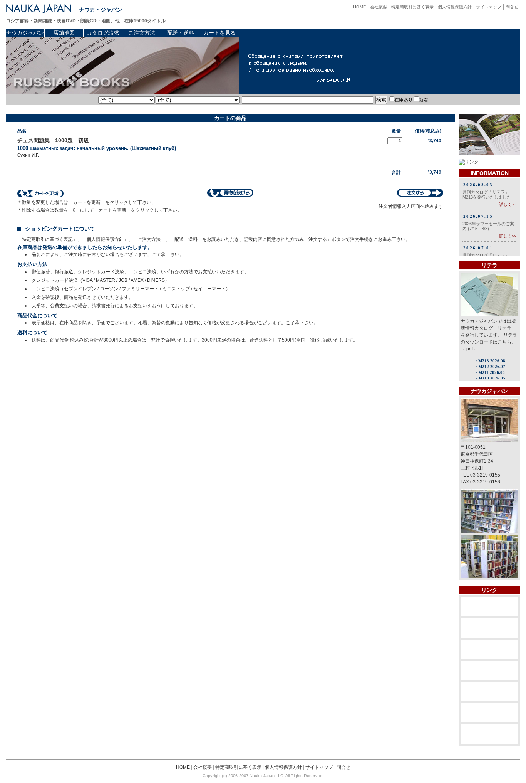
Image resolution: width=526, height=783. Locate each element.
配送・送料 (180, 33)
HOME (359, 7)
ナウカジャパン (25, 33)
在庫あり (403, 100)
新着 (423, 100)
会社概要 (378, 7)
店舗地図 (64, 33)
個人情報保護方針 (455, 7)
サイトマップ (488, 7)
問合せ (512, 7)
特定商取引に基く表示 (412, 7)
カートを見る (219, 33)
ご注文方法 (141, 33)
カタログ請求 (103, 33)
